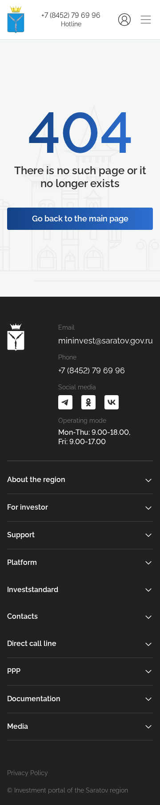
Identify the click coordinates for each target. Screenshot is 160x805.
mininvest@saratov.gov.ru (105, 340)
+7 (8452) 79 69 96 (70, 15)
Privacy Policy (27, 772)
